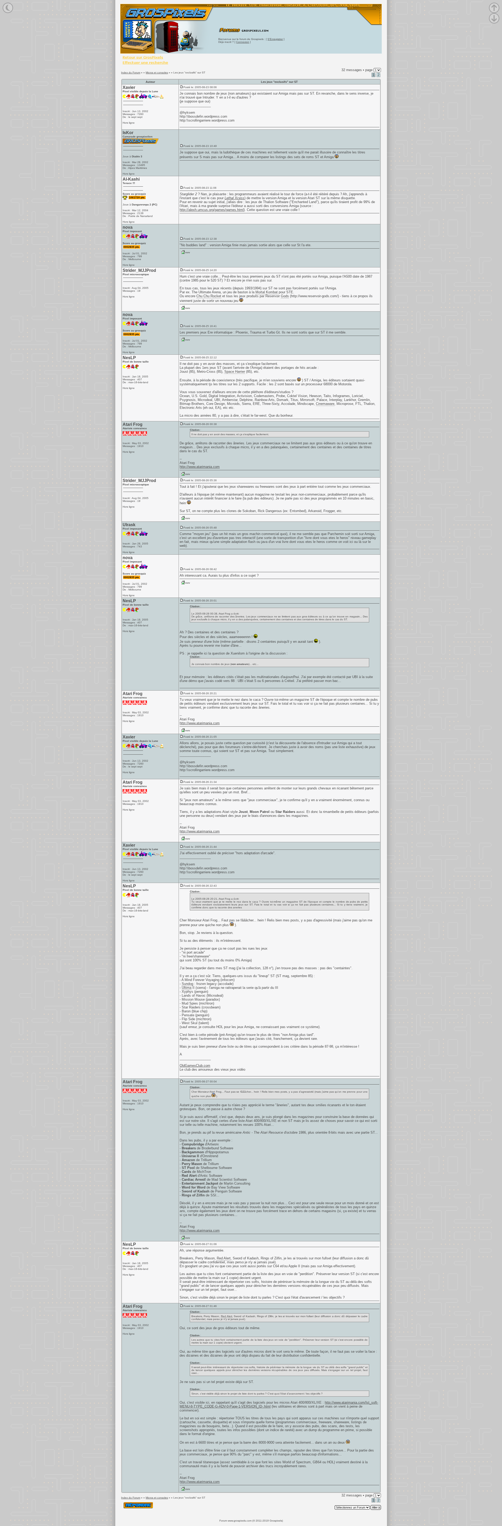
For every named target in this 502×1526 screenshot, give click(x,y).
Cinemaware (325, 404)
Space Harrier (234, 372)
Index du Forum (130, 72)
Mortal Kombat (266, 292)
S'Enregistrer (275, 39)
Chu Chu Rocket (208, 296)
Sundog (187, 984)
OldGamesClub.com (195, 1066)
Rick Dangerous (270, 511)
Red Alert (224, 1258)
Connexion (242, 42)
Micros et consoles (157, 72)
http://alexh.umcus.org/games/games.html (212, 210)
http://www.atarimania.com (200, 467)
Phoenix (242, 332)
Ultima (186, 988)
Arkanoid (314, 511)
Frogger (329, 511)
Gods (285, 296)
